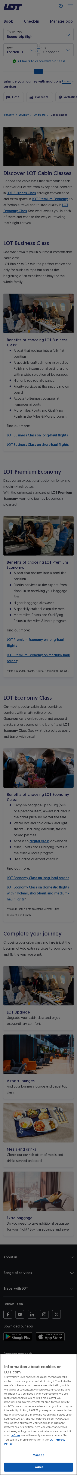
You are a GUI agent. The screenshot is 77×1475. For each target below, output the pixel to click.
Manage (38, 1455)
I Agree (39, 1467)
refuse (15, 1435)
